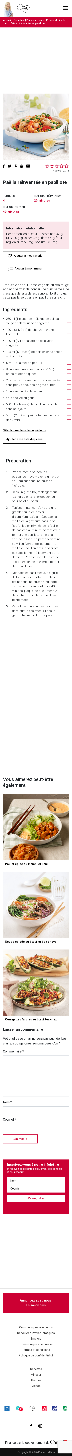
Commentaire (13, 1051)
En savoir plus (36, 1303)
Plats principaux (35, 20)
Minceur (36, 1374)
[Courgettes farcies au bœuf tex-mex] (36, 982)
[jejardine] (65, 1408)
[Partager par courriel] (28, 166)
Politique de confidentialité (36, 1355)
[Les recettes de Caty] (9, 8)
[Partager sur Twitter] (10, 166)
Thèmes (36, 1380)
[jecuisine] (44, 1408)
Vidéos (36, 1386)
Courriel (9, 1119)
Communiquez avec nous (36, 1327)
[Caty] (33, 1408)
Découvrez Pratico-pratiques (36, 1333)
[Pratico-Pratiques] (7, 1408)
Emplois (36, 1338)
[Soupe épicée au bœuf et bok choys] (36, 905)
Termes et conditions (36, 1350)
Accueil (7, 20)
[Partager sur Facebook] (4, 166)
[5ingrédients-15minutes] (19, 1408)
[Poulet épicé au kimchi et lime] (36, 827)
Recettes (19, 20)
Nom (7, 1102)
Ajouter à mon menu (28, 268)
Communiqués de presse (36, 1344)
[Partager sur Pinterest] (16, 166)
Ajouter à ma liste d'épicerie (24, 439)
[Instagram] (40, 1426)
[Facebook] (31, 1426)
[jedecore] (55, 1408)
